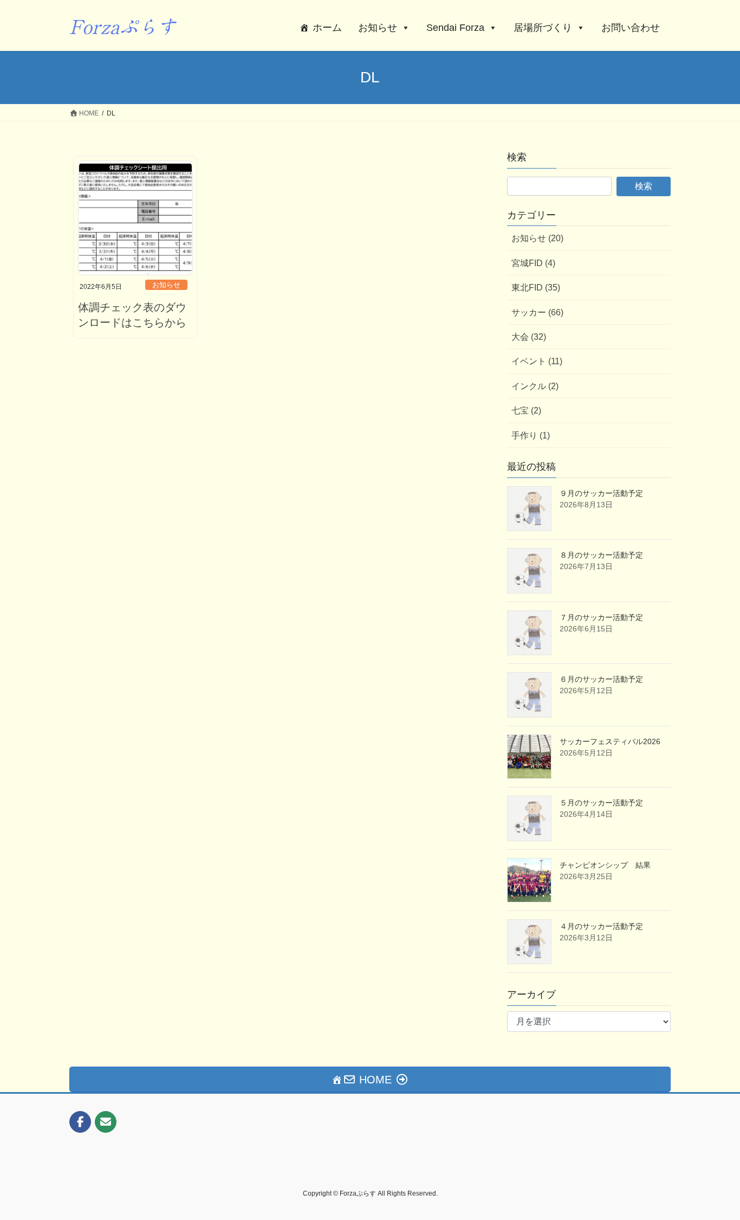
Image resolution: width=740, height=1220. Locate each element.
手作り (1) (530, 435)
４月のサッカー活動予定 (601, 926)
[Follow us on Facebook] (80, 1122)
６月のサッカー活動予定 (601, 679)
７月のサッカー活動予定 (601, 617)
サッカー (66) (537, 312)
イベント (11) (536, 361)
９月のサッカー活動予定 (601, 493)
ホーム (327, 27)
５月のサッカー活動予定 (601, 802)
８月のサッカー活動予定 (601, 555)
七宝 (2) (526, 410)
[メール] (105, 1122)
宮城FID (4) (533, 263)
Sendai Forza (455, 27)
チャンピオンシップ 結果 (605, 865)
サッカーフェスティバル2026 (610, 741)
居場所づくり (543, 27)
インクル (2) (535, 386)
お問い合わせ (630, 27)
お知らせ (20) (537, 238)
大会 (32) (528, 336)
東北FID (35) (535, 287)
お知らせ (377, 27)
